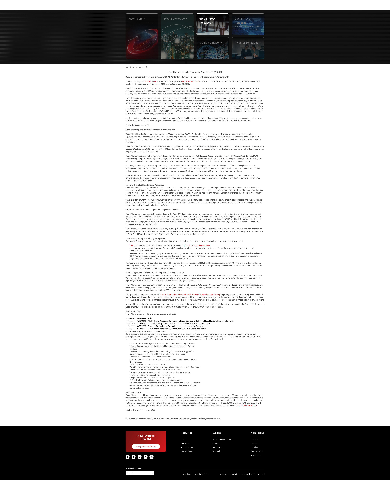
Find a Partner (186, 451)
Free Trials (216, 451)
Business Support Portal (222, 439)
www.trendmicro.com (247, 405)
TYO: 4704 (186, 81)
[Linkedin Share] (133, 67)
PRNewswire (150, 81)
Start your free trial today (146, 446)
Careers (254, 443)
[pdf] (146, 67)
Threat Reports (187, 447)
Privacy (184, 474)
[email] (140, 67)
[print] (127, 67)
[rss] (143, 67)
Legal (190, 474)
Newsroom (185, 443)
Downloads (217, 447)
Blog (182, 439)
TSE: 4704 (195, 81)
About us (254, 439)
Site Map (208, 474)
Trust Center (256, 455)
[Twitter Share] (136, 67)
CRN (131, 245)
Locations (254, 447)
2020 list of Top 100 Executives (197, 245)
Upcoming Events (257, 451)
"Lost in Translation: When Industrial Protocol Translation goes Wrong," (190, 294)
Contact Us (217, 443)
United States (131, 473)
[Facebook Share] (130, 67)
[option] (142, 36)
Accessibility (198, 474)
